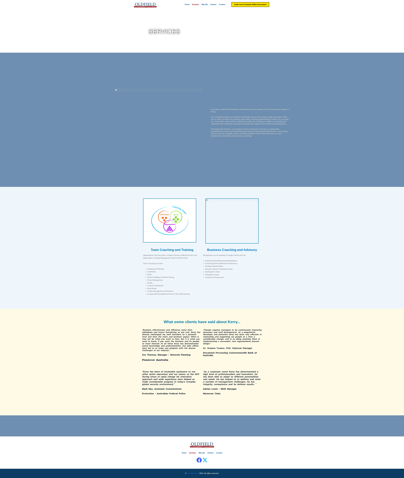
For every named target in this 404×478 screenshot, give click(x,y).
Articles (213, 4)
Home (187, 4)
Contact (222, 4)
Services (195, 4)
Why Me (204, 4)
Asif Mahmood (192, 473)
